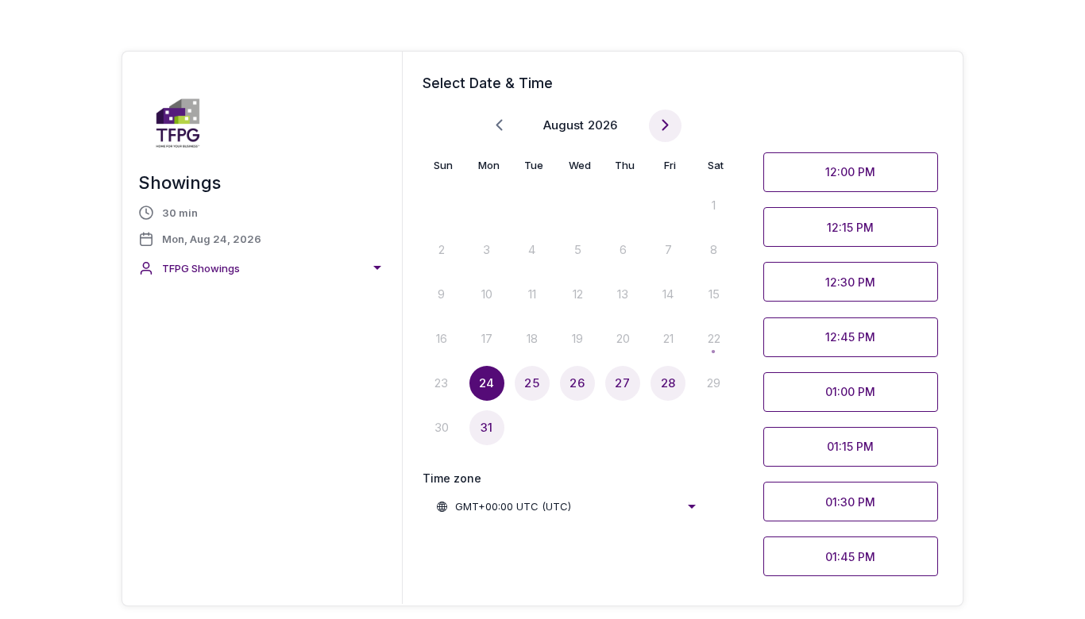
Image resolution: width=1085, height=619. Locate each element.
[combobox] (262, 268)
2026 (602, 125)
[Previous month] (499, 126)
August (563, 125)
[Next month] (665, 126)
